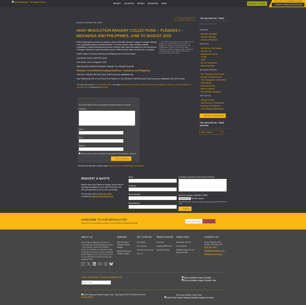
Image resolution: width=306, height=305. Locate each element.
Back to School (207, 89)
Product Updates (208, 37)
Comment (83, 109)
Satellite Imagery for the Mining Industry (185, 251)
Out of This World (209, 63)
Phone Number (134, 194)
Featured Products (209, 40)
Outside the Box (208, 86)
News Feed (182, 237)
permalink (104, 87)
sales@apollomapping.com (102, 196)
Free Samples (181, 246)
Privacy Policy (87, 297)
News (164, 3)
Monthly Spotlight (209, 34)
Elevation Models (163, 250)
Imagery (117, 3)
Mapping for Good (209, 54)
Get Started (144, 237)
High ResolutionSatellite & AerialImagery (123, 244)
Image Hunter (165, 237)
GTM (203, 60)
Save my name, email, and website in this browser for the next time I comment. (108, 154)
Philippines (162, 85)
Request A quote (257, 3)
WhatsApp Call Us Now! (213, 254)
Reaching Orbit (207, 66)
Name (81, 129)
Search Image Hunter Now (289, 4)
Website (82, 146)
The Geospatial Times (104, 85)
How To (140, 254)
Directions (160, 242)
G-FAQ (204, 57)
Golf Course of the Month (212, 103)
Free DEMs (141, 242)
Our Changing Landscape (212, 74)
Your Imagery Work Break (212, 109)
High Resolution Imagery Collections (135, 85)
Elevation (129, 3)
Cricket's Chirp (207, 100)
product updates (181, 85)
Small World (206, 83)
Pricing (140, 3)
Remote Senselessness (211, 77)
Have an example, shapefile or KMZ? (193, 195)
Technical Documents (145, 250)
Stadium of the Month (211, 106)
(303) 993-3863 (105, 194)
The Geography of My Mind (213, 80)
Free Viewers (142, 246)
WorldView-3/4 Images (211, 48)
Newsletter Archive (214, 115)
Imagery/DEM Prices (164, 246)
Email (81, 137)
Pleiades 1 (170, 85)
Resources (153, 3)
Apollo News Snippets (211, 92)
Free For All (206, 51)
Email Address (134, 203)
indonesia (153, 85)
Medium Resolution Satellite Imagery (124, 252)
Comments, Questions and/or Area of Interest (197, 177)
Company (132, 186)
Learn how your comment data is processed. (126, 166)
